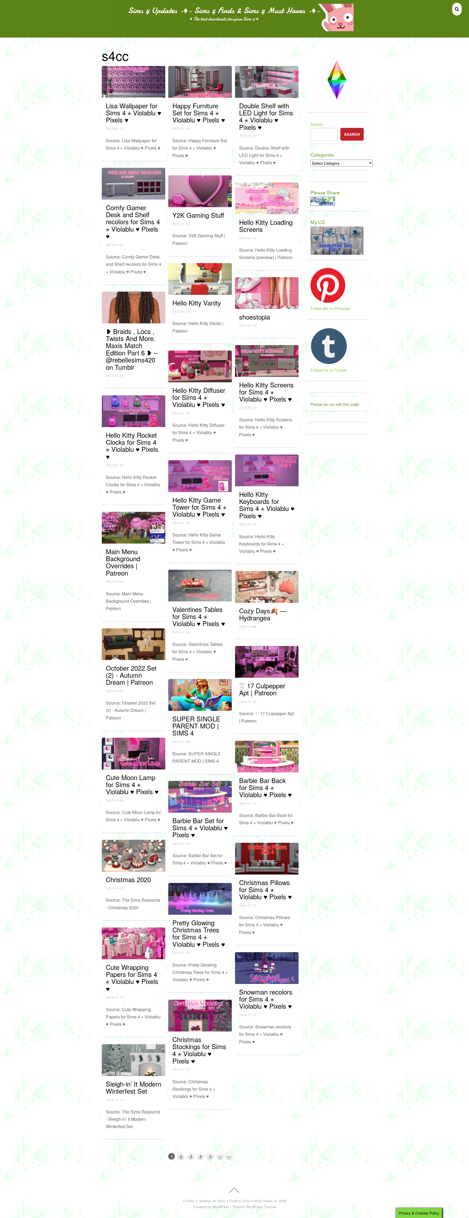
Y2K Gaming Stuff (198, 215)
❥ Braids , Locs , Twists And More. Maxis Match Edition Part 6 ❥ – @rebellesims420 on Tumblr (131, 349)
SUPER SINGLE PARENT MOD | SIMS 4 (196, 726)
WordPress (220, 1206)
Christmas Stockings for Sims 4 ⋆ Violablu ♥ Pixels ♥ (199, 1049)
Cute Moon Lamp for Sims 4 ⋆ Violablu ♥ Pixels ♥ (132, 784)
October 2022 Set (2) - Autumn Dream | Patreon (131, 675)
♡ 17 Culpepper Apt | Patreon (262, 689)
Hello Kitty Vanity (196, 302)
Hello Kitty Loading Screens (266, 225)
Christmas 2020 (128, 879)
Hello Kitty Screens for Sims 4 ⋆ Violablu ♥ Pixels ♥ (266, 392)
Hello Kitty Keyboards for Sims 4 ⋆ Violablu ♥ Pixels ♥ (266, 504)
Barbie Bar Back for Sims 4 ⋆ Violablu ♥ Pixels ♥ (265, 787)
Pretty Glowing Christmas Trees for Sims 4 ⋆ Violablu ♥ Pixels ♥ (198, 933)
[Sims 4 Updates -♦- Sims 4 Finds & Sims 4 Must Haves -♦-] (234, 28)
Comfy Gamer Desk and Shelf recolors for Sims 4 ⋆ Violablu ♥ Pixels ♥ (133, 222)
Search (316, 124)
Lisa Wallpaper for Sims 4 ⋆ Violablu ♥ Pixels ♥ (133, 113)
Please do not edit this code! (334, 404)
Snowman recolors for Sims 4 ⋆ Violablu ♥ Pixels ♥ (265, 999)
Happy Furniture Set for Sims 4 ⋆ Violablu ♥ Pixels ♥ (198, 113)
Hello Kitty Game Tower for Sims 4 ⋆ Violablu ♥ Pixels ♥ (199, 507)
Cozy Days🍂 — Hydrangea (263, 614)
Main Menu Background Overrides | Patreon (123, 562)
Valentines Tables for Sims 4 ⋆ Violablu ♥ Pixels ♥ (198, 616)
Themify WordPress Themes (254, 1206)
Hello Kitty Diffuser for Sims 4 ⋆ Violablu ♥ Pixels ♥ (198, 397)
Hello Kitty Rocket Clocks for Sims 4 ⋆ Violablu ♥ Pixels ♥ (132, 445)
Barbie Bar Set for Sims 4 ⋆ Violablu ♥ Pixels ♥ (200, 828)
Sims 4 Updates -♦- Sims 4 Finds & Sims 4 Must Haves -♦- (232, 1200)
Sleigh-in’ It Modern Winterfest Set (133, 1087)
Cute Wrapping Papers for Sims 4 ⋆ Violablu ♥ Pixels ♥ (132, 977)
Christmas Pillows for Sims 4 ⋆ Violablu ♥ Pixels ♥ (265, 889)
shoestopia (254, 316)
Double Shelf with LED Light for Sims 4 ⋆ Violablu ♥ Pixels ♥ (266, 116)
